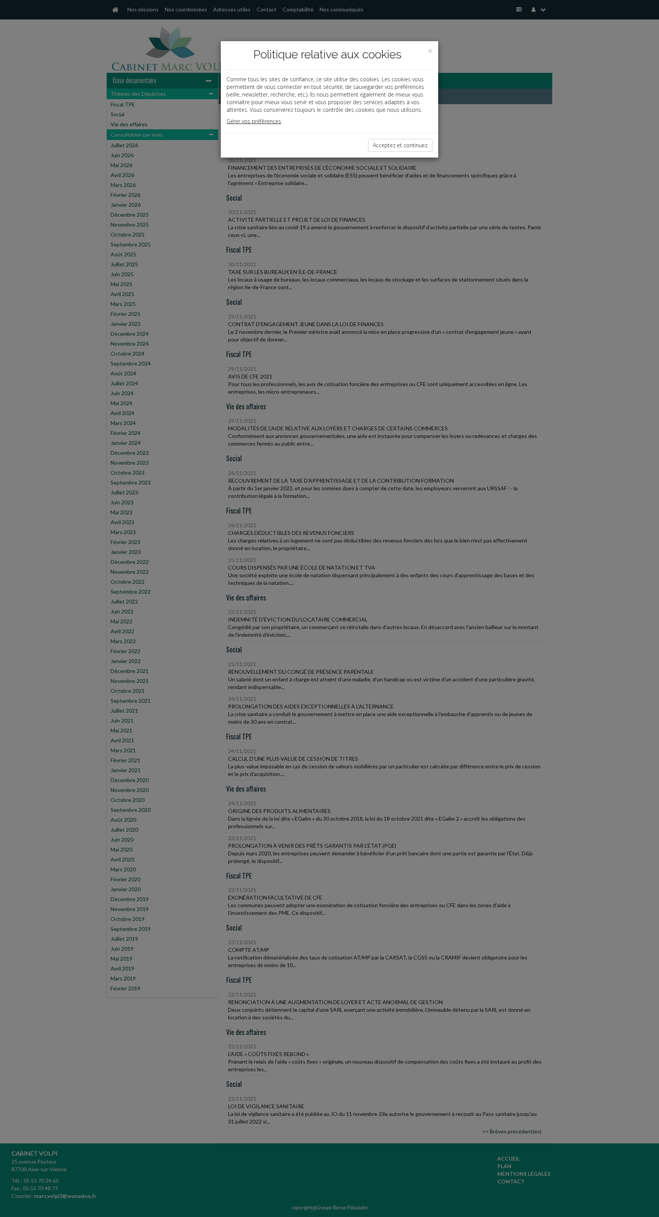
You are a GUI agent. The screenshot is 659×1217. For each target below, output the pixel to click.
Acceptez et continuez (400, 145)
